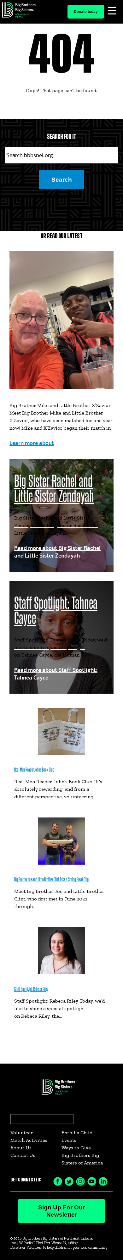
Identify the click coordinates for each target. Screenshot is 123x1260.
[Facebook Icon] (57, 1181)
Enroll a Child (77, 1133)
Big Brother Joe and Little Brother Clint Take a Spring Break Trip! (52, 879)
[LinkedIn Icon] (103, 1181)
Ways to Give (76, 1148)
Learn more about (31, 443)
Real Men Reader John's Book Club (34, 769)
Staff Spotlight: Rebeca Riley (31, 989)
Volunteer (21, 1133)
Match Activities (28, 1140)
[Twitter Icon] (69, 1181)
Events (69, 1140)
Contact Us (22, 1155)
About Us (21, 1148)
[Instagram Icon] (80, 1181)
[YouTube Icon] (91, 1181)
